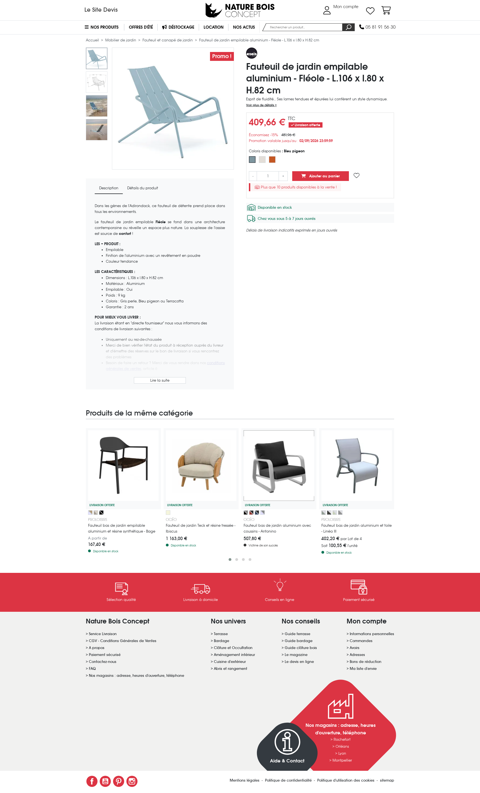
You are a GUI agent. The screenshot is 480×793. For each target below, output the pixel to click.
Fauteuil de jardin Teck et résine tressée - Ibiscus (200, 528)
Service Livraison (103, 634)
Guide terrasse (297, 634)
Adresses (357, 654)
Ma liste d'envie (363, 668)
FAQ (92, 668)
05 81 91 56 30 (380, 27)
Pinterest (118, 781)
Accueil (93, 40)
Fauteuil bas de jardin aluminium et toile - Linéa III (356, 528)
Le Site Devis (101, 9)
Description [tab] (108, 188)
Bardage (221, 640)
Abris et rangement (230, 668)
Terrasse (221, 634)
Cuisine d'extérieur (230, 661)
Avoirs (354, 647)
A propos (96, 647)
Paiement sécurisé (105, 654)
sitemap (387, 780)
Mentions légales (245, 780)
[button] (230, 559)
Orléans (342, 746)
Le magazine (296, 654)
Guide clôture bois (301, 647)
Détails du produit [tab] (142, 188)
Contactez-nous (102, 661)
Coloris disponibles (277, 151)
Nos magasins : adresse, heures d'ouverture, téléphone (136, 675)
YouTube (105, 781)
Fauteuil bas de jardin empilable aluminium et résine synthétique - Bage (121, 528)
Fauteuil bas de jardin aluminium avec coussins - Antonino (277, 528)
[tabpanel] (160, 294)
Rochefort (342, 739)
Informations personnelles (372, 634)
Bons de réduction (365, 661)
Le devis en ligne (299, 661)
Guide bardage (298, 640)
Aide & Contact (287, 761)
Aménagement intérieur (234, 654)
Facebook (92, 781)
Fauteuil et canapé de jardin (168, 40)
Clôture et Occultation (233, 647)
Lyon (342, 753)
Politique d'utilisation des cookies (346, 780)
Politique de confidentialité (289, 780)
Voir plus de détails (260, 105)
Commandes (361, 640)
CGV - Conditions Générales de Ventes (122, 640)
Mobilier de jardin (121, 40)
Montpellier (342, 760)
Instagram (132, 781)
